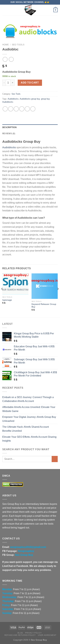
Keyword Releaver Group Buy (44, 305)
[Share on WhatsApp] (5, 108)
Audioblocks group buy (30, 99)
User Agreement (47, 635)
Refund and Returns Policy (20, 635)
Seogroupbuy (26, 551)
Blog (20, 633)
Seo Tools (18, 45)
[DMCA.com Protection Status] (12, 484)
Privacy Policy (33, 633)
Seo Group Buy (24, 555)
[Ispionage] (15, 284)
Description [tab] (9, 127)
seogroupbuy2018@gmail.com (28, 547)
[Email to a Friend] (21, 108)
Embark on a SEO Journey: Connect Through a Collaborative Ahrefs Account (28, 399)
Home (5, 45)
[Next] (57, 295)
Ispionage (7, 300)
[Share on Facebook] (10, 108)
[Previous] (2, 295)
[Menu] (4, 10)
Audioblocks (13, 99)
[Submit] (55, 459)
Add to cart (30, 82)
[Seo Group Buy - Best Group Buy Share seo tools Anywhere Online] (30, 10)
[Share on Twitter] (16, 108)
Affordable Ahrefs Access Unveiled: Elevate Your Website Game (28, 409)
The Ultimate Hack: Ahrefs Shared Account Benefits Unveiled (25, 429)
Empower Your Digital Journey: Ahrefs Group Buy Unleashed (29, 419)
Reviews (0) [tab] (8, 133)
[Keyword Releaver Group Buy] (45, 286)
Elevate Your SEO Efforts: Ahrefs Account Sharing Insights (29, 439)
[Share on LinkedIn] (32, 108)
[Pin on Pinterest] (27, 108)
